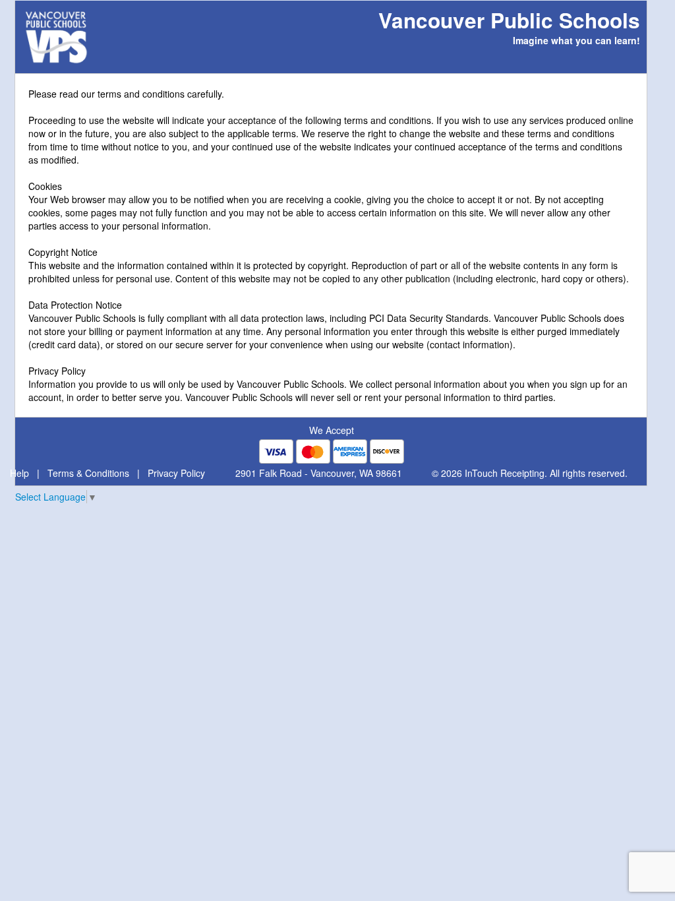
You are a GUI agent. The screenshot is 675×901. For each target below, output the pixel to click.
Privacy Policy (176, 473)
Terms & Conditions (88, 473)
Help (19, 473)
